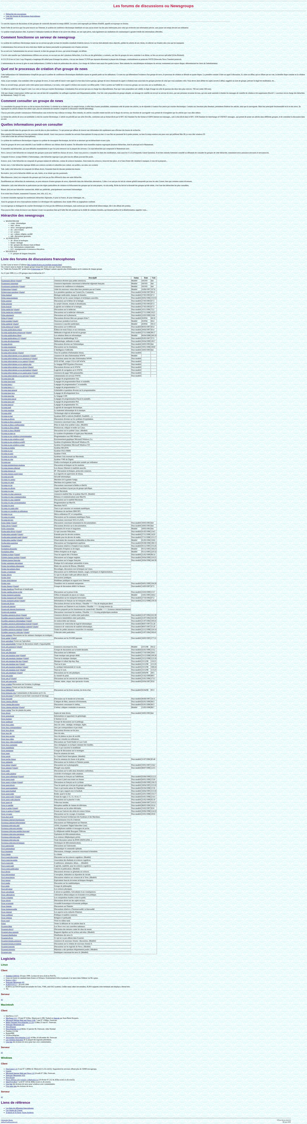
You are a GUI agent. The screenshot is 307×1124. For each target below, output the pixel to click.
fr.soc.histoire (7, 906)
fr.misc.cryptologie (9, 572)
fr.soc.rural (6, 921)
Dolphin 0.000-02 (12, 976)
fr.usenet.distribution (9, 935)
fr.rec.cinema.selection (10, 707)
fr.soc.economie (7, 903)
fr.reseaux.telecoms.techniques (13, 843)
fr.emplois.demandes (9, 549)
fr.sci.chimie (6, 854)
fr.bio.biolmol (7, 295)
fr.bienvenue (36, 269)
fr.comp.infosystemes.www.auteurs (15, 361)
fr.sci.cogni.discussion (10, 857)
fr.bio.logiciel (7, 307)
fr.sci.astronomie (8, 846)
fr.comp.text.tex (7, 520)
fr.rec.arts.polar (7, 676)
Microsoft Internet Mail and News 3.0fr (20, 1020)
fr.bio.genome (7, 304)
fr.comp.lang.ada (8, 379)
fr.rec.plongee (7, 768)
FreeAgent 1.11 (12, 1069)
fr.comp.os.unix (7, 454)
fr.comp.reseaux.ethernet (11, 468)
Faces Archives (28, 1113)
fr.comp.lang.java (8, 393)
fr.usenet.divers (7, 938)
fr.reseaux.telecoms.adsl (10, 826)
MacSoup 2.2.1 (11, 1018)
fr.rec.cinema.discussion (11, 704)
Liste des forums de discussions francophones (23, 16)
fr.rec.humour (7, 719)
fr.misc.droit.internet (9, 580)
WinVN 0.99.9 (11, 1082)
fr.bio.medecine (7, 309)
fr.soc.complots (7, 898)
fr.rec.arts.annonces (9, 647)
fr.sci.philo (5, 886)
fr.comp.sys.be (7, 485)
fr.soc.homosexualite (9, 909)
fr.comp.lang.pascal (9, 399)
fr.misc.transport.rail (9, 598)
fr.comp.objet (7, 413)
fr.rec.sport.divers (8, 785)
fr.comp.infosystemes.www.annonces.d (16, 358)
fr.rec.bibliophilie (8, 690)
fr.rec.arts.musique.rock (10, 670)
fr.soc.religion (7, 918)
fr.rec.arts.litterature (9, 653)
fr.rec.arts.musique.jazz (10, 664)
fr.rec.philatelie (7, 762)
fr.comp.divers (7, 344)
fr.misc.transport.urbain (10, 601)
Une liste (9, 1042)
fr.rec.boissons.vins (9, 693)
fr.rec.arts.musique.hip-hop (12, 661)
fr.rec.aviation (7, 684)
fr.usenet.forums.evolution (11, 944)
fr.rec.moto (6, 753)
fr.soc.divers (6, 900)
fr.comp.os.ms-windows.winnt (13, 445)
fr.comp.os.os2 (7, 451)
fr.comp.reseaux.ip (8, 471)
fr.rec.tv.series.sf (8, 811)
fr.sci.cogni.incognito (9, 860)
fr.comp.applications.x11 (11, 338)
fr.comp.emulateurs (9, 347)
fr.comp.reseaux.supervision (12, 474)
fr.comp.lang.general (9, 390)
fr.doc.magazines (8, 529)
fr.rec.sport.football (9, 791)
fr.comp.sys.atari (8, 482)
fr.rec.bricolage (7, 696)
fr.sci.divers (6, 872)
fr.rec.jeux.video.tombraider (12, 742)
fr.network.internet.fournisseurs (13, 609)
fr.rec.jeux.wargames (9, 745)
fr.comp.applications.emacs (12, 330)
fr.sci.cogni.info (7, 863)
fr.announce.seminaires (10, 286)
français (56, 1018)
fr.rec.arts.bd (6, 650)
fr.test (4, 924)
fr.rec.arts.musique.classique (12, 658)
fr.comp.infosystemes (10, 353)
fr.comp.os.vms (7, 459)
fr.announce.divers (8, 281)
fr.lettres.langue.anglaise (11, 557)
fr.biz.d (4, 318)
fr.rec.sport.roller (8, 794)
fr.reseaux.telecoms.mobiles (12, 828)
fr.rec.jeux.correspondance (11, 728)
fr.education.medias (9, 540)
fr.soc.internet (7, 912)
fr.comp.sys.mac (8, 491)
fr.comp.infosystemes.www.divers (14, 367)
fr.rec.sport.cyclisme (9, 782)
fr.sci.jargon (6, 880)
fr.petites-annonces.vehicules (12, 632)
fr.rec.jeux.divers (8, 730)
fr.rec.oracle (6, 756)
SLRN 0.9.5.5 (11, 984)
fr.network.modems (9, 612)
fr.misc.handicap (8, 589)
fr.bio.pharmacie (8, 315)
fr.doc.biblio (6, 523)
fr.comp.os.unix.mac (9, 457)
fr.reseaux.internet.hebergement (13, 823)
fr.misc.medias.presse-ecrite (12, 592)
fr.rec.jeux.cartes (8, 725)
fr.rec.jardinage (7, 722)
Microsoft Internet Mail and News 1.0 (20, 1073)
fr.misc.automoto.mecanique (12, 563)
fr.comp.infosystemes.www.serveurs (15, 376)
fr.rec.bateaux (7, 687)
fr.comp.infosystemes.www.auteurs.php (16, 364)
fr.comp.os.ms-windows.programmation (17, 436)
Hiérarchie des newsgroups (16, 14)
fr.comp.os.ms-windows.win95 (13, 442)
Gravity (9, 1071)
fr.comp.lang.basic (8, 382)
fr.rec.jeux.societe (8, 736)
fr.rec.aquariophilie (9, 644)
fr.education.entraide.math (11, 537)
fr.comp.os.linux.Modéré (11, 431)
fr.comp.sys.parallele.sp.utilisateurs (15, 511)
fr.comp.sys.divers (8, 488)
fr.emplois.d (6, 546)
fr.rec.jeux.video (8, 739)
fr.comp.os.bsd (7, 416)
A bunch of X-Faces (13, 1113)
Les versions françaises (14, 1040)
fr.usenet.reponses (8, 949)
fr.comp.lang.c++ (8, 387)
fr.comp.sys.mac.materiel (11, 500)
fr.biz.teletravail (7, 327)
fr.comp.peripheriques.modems (13, 465)
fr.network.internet (8, 606)
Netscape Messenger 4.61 (15, 1075)
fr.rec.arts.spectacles (9, 681)
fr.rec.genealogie (8, 716)
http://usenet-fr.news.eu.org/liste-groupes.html (44, 265)
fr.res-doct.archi (7, 817)
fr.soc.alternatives (8, 895)
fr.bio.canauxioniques (10, 298)
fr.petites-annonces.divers (11, 615)
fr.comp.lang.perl (8, 402)
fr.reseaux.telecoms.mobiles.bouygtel (15, 831)
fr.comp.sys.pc (7, 514)
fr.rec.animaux (7, 635)
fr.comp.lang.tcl (7, 405)
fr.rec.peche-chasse (9, 759)
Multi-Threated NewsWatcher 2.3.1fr (20, 1022)
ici (2, 1000)
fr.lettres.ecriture (8, 555)
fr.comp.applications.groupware (13, 333)
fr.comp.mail (6, 407)
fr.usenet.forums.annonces (11, 941)
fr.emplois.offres (8, 552)
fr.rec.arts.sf (6, 678)
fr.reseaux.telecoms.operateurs (13, 834)
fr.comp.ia (5, 350)
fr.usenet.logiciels (8, 947)
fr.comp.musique (8, 410)
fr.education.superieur (10, 543)
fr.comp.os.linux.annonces (11, 422)
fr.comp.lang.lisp (8, 396)
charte (19, 281)
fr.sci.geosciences (8, 877)
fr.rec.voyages (7, 814)
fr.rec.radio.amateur (9, 774)
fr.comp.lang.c (7, 384)
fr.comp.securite (8, 477)
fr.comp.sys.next (8, 506)
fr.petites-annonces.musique (12, 629)
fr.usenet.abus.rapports (10, 932)
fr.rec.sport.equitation (10, 788)
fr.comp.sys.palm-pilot (10, 508)
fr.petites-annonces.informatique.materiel (17, 627)
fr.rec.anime (6, 638)
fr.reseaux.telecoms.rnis (10, 840)
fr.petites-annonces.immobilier (13, 618)
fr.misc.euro (6, 583)
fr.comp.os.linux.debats (10, 428)
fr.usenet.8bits (7, 926)
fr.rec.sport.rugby (8, 797)
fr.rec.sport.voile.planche (11, 800)
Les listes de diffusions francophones (20, 1108)
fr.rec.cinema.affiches (10, 702)
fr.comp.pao (6, 462)
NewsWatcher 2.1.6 (13, 1029)
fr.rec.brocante (7, 699)
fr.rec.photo (6, 765)
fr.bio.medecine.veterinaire (12, 312)
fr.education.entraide (9, 534)
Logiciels (9, 18)
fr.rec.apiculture (7, 641)
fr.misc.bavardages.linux (11, 569)
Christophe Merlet (7, 1120)
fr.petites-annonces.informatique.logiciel (17, 624)
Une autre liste (11, 1086)
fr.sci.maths (6, 883)
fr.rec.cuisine (6, 710)
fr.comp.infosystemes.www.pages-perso (17, 373)
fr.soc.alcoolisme (8, 892)
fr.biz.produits (7, 321)
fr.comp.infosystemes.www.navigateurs (16, 370)
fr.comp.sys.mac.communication (14, 497)
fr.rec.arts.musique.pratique (12, 667)
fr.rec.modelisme (8, 748)
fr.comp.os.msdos (8, 448)
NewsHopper (11, 1027)
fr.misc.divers (7, 575)
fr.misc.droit (6, 578)
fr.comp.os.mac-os (8, 433)
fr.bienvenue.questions (10, 292)
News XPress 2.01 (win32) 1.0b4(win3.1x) (22, 1080)
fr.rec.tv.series (7, 808)
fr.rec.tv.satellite (7, 805)
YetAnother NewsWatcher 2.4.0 (18, 1038)
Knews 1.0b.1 (11, 980)
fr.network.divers (8, 604)
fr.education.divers (8, 531)
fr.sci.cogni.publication (10, 869)
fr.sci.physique (7, 889)
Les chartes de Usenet (14, 1110)
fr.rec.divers (6, 713)
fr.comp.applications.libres (11, 335)
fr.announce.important (10, 284)
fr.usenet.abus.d (7, 929)
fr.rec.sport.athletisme (10, 777)
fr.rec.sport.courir (8, 779)
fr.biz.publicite (7, 324)
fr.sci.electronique (8, 875)
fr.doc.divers (6, 526)
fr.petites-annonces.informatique (14, 621)
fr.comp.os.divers (8, 419)
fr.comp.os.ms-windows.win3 (13, 439)
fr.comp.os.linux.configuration (13, 425)
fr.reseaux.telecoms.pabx (11, 837)
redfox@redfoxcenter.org (9, 1122)
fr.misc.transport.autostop (11, 595)
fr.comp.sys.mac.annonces (11, 494)
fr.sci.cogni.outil (8, 866)
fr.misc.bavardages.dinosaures (13, 566)
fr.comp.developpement (10, 341)
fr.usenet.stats (7, 952)
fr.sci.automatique (8, 849)
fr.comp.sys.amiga (8, 480)
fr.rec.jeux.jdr (7, 733)
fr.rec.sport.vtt (7, 802)
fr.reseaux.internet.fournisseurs (13, 820)
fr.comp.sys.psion (8, 517)
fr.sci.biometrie (7, 851)
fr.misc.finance (7, 586)
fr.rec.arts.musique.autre (11, 655)
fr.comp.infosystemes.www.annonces (16, 356)
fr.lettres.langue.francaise (11, 560)
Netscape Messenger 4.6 (15, 982)
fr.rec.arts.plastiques (9, 673)
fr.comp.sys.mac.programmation (14, 503)
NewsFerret (10, 1078)
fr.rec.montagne (7, 751)
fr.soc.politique (7, 915)
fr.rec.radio (6, 771)
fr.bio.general (7, 301)
